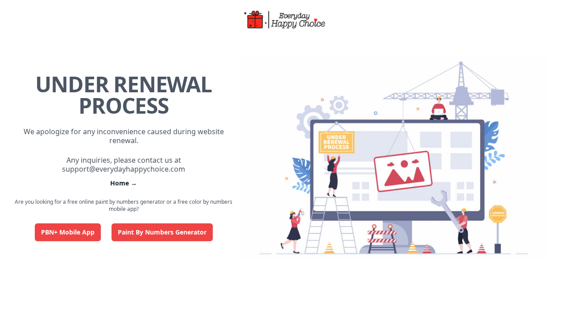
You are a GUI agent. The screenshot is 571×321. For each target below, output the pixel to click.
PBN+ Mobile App (68, 232)
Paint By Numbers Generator (162, 232)
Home (123, 183)
